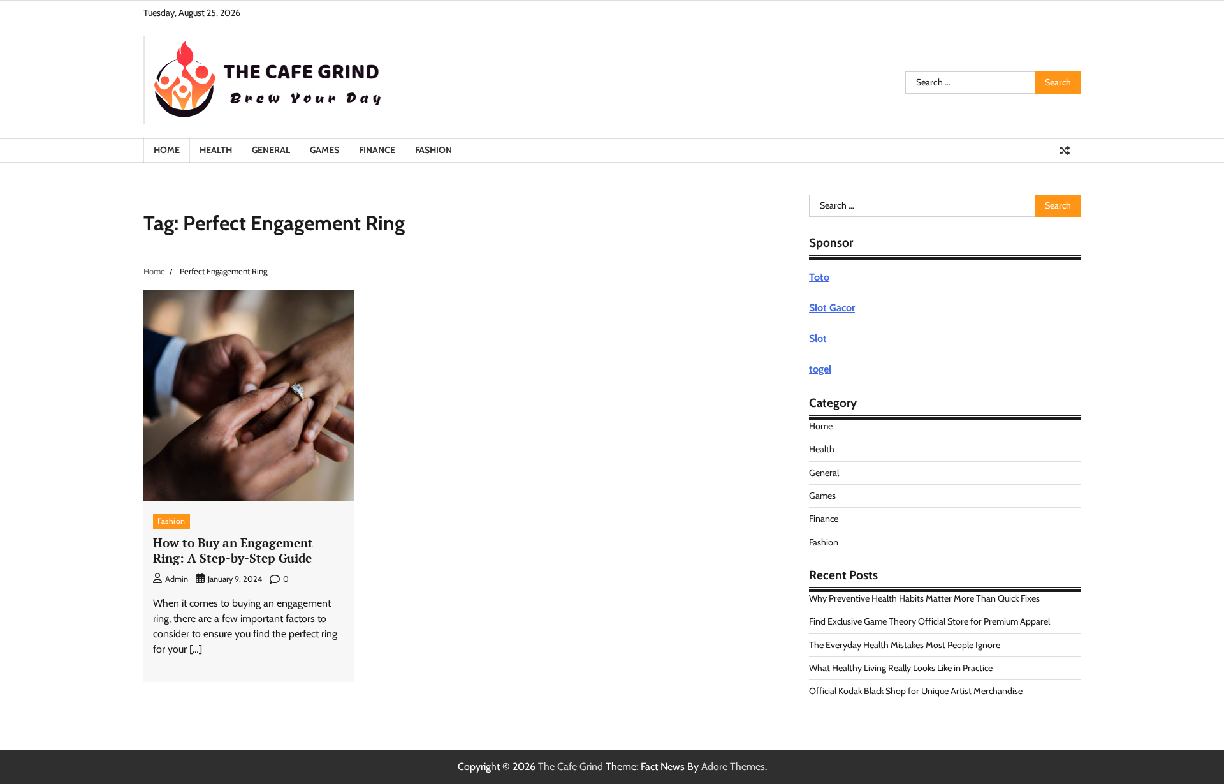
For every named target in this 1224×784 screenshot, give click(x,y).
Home (167, 150)
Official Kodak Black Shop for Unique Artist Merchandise (916, 691)
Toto (819, 277)
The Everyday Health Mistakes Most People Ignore (904, 645)
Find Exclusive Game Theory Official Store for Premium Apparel (929, 621)
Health (216, 150)
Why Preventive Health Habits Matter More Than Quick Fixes (924, 598)
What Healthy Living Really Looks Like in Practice (901, 668)
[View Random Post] (1064, 150)
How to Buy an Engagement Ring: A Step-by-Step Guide (233, 550)
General (271, 150)
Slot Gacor (832, 308)
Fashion (433, 150)
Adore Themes (733, 766)
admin (176, 579)
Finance (377, 150)
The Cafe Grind (570, 766)
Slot (818, 338)
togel (820, 369)
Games (324, 150)
